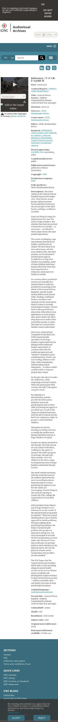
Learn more (13, 712)
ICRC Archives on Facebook (16, 681)
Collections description (14, 661)
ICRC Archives (10, 675)
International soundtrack (42, 592)
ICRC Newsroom (11, 684)
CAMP (33, 141)
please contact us (18, 116)
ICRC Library (9, 678)
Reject (41, 717)
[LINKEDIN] (42, 68)
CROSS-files (9, 695)
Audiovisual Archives (21, 29)
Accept (16, 717)
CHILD (34, 133)
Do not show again (47, 13)
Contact (7, 654)
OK (42, 4)
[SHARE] (54, 68)
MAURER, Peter (37, 152)
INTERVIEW (47, 131)
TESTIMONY (46, 138)
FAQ (5, 657)
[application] (14, 84)
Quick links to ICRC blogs (15, 698)
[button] (14, 84)
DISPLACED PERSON (47, 133)
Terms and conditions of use (17, 664)
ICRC (45, 174)
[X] (48, 68)
